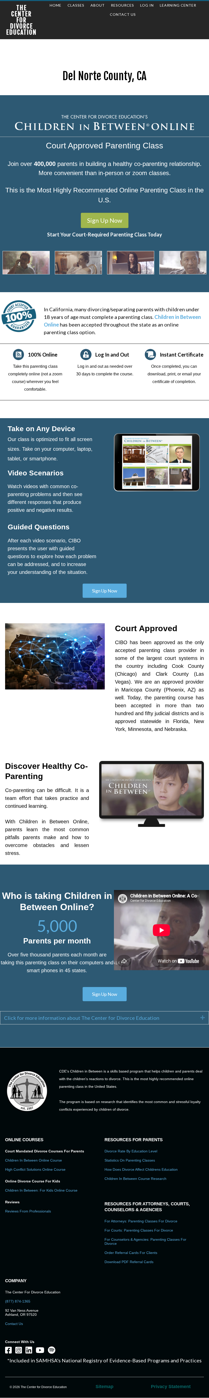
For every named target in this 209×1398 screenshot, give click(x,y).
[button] (104, 220)
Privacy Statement (171, 1386)
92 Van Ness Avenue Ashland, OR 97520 (21, 1312)
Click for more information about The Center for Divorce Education (81, 1018)
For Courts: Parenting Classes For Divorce (138, 1230)
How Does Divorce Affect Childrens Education (141, 1169)
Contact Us (14, 1324)
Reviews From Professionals (28, 1211)
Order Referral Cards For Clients (130, 1253)
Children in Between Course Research (135, 1179)
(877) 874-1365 (17, 1301)
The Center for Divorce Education (21, 20)
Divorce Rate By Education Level (130, 1151)
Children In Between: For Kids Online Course (41, 1190)
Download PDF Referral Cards (128, 1262)
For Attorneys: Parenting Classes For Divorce (140, 1221)
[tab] (104, 1017)
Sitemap (104, 1386)
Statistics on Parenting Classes (129, 1160)
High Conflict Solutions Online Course (35, 1169)
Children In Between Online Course (33, 1160)
